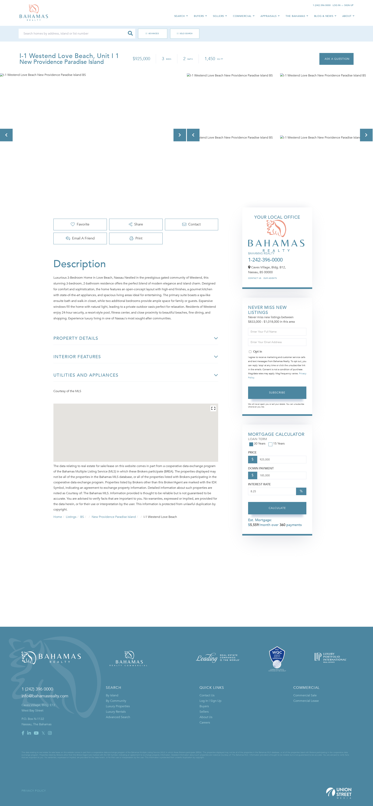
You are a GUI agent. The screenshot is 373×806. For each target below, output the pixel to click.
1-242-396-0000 (265, 260)
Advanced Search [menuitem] (118, 717)
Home (57, 517)
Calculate (277, 508)
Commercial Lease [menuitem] (306, 701)
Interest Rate (259, 484)
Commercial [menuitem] (242, 16)
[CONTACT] (336, 59)
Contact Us (254, 278)
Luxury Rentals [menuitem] (116, 712)
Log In (337, 5)
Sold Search (186, 33)
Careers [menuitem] (205, 722)
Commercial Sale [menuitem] (305, 695)
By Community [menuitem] (116, 701)
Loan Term (257, 439)
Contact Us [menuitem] (207, 695)
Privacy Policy (34, 791)
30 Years (259, 443)
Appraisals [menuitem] (269, 16)
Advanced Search (150, 33)
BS (82, 517)
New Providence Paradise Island (114, 517)
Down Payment (261, 468)
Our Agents (270, 278)
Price (252, 452)
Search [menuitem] (179, 16)
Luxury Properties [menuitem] (118, 706)
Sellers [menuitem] (218, 16)
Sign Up (348, 5)
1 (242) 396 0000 (322, 5)
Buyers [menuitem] (199, 16)
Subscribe (277, 392)
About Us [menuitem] (206, 717)
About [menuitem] (347, 16)
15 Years (279, 443)
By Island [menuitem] (112, 695)
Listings (71, 517)
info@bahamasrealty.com (45, 696)
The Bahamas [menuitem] (295, 16)
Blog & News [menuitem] (323, 16)
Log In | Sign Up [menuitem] (210, 701)
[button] (130, 33)
